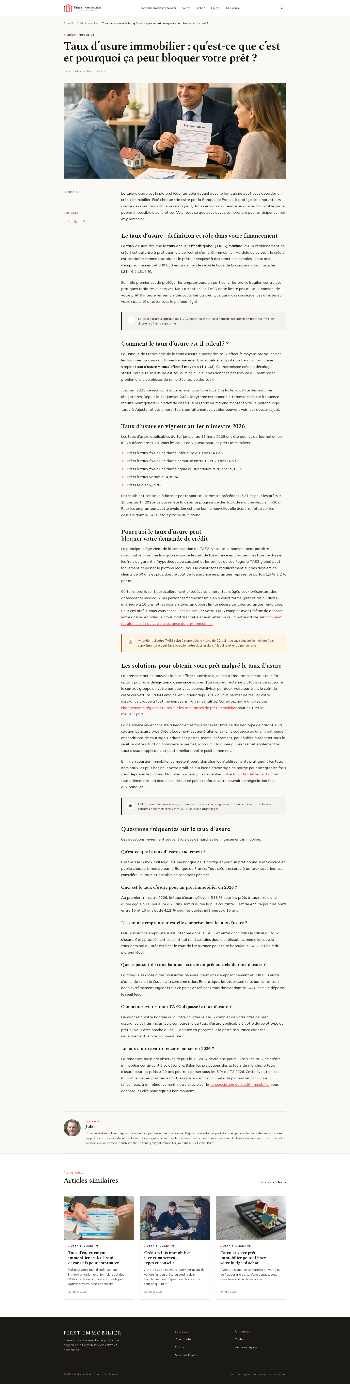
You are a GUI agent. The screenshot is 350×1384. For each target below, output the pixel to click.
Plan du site (183, 1339)
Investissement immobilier (158, 8)
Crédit (215, 8)
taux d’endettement (250, 774)
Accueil (68, 23)
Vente (186, 8)
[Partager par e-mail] (67, 221)
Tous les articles (270, 1182)
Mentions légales (186, 1355)
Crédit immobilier (87, 23)
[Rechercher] (282, 8)
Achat (200, 8)
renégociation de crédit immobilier (240, 1084)
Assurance (233, 8)
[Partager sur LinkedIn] (75, 221)
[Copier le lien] (84, 221)
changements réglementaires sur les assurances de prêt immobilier (179, 707)
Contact (180, 1347)
